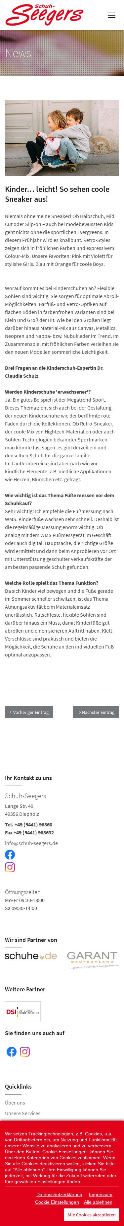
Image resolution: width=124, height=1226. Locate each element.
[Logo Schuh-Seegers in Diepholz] (45, 15)
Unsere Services (22, 1113)
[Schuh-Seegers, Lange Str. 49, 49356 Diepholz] (62, 855)
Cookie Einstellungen (57, 1202)
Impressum (100, 1194)
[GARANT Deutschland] (93, 960)
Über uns (15, 1102)
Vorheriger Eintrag (31, 712)
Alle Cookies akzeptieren (91, 1215)
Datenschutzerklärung (59, 1194)
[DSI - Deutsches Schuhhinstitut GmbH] (23, 1011)
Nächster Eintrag (97, 712)
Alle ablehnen (98, 1202)
